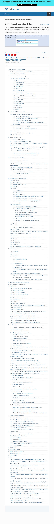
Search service (20, 103)
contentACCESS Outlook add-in (21, 150)
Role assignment (20, 194)
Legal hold (16, 240)
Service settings (20, 90)
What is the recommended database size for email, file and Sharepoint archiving (29, 479)
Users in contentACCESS (19, 184)
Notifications (16, 229)
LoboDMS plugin (17, 445)
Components (19, 84)
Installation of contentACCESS (21, 78)
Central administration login (23, 116)
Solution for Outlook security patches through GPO (27, 498)
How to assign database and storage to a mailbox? (27, 365)
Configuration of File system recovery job (25, 317)
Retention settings (18, 334)
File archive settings (18, 290)
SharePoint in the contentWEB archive (23, 429)
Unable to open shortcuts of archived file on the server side (29, 469)
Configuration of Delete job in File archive (25, 318)
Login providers (17, 204)
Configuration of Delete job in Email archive (25, 389)
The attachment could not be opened (24, 483)
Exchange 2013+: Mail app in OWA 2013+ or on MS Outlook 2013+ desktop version (29, 347)
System (15, 223)
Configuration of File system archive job (24, 313)
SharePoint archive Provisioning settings (23, 425)
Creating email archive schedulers (22, 343)
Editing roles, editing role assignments (26, 198)
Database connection (21, 92)
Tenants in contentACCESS (16, 157)
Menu (7, 14)
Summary (18, 109)
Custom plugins (14, 431)
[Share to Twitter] (9, 55)
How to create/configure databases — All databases (27, 246)
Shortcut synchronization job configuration (28, 398)
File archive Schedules (19, 303)
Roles (14, 188)
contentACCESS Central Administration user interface (30, 122)
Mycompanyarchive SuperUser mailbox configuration (28, 502)
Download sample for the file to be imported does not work (29, 459)
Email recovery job (19, 384)
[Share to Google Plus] (12, 55)
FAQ (11, 457)
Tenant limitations (17, 162)
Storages (15, 256)
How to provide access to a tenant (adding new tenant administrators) (29, 164)
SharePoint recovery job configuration (23, 421)
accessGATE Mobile (15, 449)
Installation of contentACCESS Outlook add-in (28, 153)
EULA (17, 80)
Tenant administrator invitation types (22, 167)
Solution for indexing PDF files (22, 500)
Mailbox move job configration (25, 393)
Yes (16, 52)
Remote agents (18, 307)
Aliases (15, 301)
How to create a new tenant (20, 160)
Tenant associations (18, 169)
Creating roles (19, 190)
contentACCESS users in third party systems (27, 220)
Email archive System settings (21, 331)
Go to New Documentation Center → (27, 4)
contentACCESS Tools (15, 137)
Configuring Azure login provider (28, 212)
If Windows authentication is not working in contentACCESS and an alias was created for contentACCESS (29, 490)
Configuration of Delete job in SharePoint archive (26, 423)
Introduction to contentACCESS (17, 69)
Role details (19, 192)
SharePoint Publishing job (20, 427)
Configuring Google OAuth (26, 210)
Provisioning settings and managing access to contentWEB (29, 305)
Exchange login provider (25, 214)
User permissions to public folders (26, 411)
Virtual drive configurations (17, 451)
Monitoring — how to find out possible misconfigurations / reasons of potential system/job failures (29, 232)
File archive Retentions (19, 296)
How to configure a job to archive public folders (29, 407)
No (18, 52)
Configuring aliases (19, 309)
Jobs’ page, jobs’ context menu (18, 284)
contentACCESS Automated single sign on (27, 118)
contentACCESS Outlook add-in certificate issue (26, 493)
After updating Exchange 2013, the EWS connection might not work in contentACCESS (29, 486)
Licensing (15, 225)
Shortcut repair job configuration (25, 402)
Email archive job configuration (24, 377)
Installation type (20, 82)
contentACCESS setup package (17, 76)
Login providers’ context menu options (26, 206)
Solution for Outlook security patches (23, 497)
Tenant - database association (24, 171)
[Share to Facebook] (6, 55)
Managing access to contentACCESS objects (28, 202)
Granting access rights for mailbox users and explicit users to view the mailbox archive (29, 355)
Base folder (19, 88)
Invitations (15, 186)
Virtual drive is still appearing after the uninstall (25, 465)
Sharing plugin (17, 437)
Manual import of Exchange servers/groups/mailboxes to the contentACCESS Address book (30, 276)
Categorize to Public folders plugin (22, 443)
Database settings (18, 329)
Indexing (15, 244)
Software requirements (19, 73)
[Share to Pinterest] (15, 55)
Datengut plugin (17, 439)
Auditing (15, 235)
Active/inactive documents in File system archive (27, 322)
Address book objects (19, 352)
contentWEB (19, 97)
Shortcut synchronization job (21, 395)
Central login (19, 99)
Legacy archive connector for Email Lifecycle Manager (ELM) (29, 147)
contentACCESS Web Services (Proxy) (26, 95)
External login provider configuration (26, 208)
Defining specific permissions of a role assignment (29, 196)
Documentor (16, 62)
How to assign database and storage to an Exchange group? (29, 364)
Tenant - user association (22, 173)
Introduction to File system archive (22, 288)
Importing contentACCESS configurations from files (26, 273)
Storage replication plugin (20, 435)
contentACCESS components (17, 112)
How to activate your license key (24, 227)
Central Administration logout (23, 120)
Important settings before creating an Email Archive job (28, 327)
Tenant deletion (17, 176)
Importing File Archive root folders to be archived (29, 279)
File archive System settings (20, 294)
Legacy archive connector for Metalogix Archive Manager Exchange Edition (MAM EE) (29, 144)
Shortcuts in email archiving (20, 336)
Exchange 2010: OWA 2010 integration (23, 350)
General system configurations (17, 178)
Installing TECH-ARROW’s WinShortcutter (24, 149)
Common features (14, 248)
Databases (15, 251)
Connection (16, 180)
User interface (16, 182)
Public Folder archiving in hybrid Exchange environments (32, 413)
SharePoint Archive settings (20, 418)
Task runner (16, 242)
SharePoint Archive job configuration (23, 419)
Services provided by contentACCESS (22, 71)
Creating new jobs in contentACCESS (19, 282)
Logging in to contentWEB (23, 126)
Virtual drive (19, 101)
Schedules (15, 253)
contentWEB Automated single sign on (26, 128)
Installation (19, 107)
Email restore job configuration (25, 382)
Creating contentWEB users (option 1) (24, 358)
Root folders (16, 299)
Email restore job (18, 379)
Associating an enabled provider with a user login (29, 218)
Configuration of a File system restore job (25, 315)
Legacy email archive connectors (22, 141)
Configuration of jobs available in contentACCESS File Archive (30, 311)
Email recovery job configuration (25, 386)
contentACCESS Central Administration (26, 94)
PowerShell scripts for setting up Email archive (26, 495)
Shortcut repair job (19, 400)
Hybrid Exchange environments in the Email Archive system (30, 270)
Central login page (18, 134)
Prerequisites (19, 86)
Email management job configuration (23, 434)
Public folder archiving (20, 405)
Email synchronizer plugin (20, 441)
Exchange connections (19, 263)
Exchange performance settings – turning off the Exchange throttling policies (30, 266)
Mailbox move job (18, 391)
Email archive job (18, 375)
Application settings (15, 453)
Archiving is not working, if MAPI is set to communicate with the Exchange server (29, 462)
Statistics (15, 239)
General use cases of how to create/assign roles (28, 200)
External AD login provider (26, 216)
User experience (17, 345)
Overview (18, 105)
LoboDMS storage (21, 341)
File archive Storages (18, 298)
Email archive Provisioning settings (22, 333)
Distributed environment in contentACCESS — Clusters (27, 237)
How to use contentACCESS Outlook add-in (27, 155)
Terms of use (13, 455)
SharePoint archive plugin (17, 415)
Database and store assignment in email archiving (26, 362)
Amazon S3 (19, 261)
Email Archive (13, 325)
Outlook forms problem (19, 467)
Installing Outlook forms (19, 139)
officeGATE (13, 447)
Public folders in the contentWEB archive (28, 409)
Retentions (16, 255)
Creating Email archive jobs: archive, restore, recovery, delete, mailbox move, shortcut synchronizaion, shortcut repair (29, 372)
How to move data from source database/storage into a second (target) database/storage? (29, 368)
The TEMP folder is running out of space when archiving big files (30, 482)
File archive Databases (19, 292)
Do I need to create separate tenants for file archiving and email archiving (29, 475)
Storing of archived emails (20, 338)
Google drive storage (21, 259)
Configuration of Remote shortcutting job (25, 320)
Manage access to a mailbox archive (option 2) (25, 360)
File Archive (13, 286)
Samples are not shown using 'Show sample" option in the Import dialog (29, 471)
